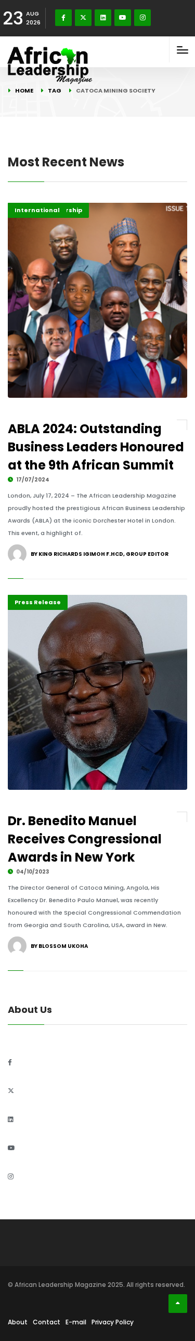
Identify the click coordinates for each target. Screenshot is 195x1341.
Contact (46, 1322)
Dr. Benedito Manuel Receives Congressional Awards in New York (85, 839)
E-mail (76, 1322)
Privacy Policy (113, 1322)
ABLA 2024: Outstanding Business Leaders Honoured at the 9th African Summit (96, 447)
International (37, 210)
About (18, 1322)
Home (24, 90)
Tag (54, 90)
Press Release (38, 602)
